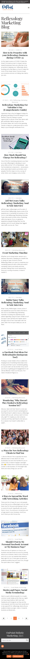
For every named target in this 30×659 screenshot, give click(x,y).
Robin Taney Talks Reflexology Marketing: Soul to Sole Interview (15, 302)
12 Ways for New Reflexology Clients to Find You (15, 451)
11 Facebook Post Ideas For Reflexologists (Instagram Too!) (15, 355)
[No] (28, 654)
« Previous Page (3, 618)
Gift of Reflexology (15, 100)
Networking (18, 493)
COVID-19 (18, 50)
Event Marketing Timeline (15, 252)
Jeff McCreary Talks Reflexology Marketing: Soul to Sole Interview (15, 203)
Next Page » (26, 618)
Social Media (18, 349)
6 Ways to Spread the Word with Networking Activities (15, 497)
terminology (22, 587)
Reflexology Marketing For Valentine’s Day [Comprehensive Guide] (15, 107)
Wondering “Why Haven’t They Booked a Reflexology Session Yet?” (15, 403)
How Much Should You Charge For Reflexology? (15, 156)
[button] (28, 7)
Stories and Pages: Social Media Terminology (15, 591)
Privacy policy (18, 656)
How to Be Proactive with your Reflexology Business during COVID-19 (15, 55)
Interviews (19, 198)
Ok (9, 656)
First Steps (18, 152)
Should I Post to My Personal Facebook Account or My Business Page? (15, 544)
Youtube (2, 646)
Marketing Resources (18, 250)
